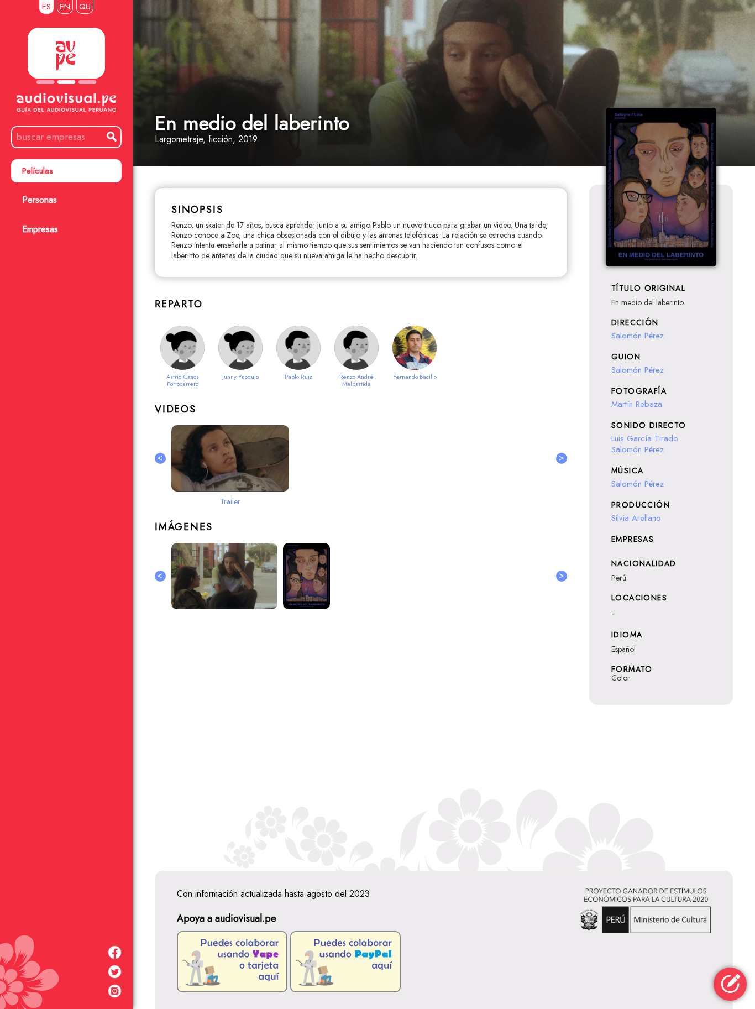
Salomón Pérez (637, 336)
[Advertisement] (361, 738)
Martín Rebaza (636, 404)
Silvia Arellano (636, 518)
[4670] (306, 576)
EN (65, 7)
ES (46, 7)
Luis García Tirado (644, 438)
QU (85, 7)
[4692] (224, 576)
